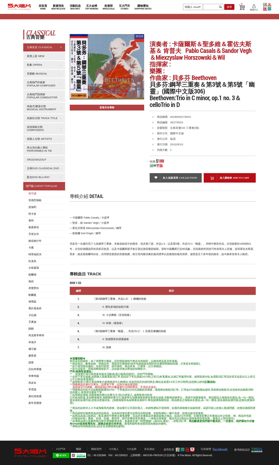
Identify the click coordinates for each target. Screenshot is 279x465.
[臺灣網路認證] (256, 450)
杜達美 (32, 261)
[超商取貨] (184, 450)
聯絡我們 (96, 449)
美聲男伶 (33, 288)
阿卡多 (32, 213)
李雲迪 (32, 389)
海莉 (31, 281)
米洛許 (32, 342)
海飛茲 (32, 301)
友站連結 (149, 449)
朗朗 (31, 328)
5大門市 (61, 449)
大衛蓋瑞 (33, 267)
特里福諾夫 (35, 254)
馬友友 (32, 382)
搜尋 (229, 7)
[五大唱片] (31, 453)
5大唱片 (19, 7)
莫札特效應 (35, 396)
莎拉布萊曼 (35, 369)
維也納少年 (35, 240)
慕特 (31, 220)
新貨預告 (58, 7)
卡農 (31, 247)
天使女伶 (33, 234)
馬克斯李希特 (36, 335)
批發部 (109, 7)
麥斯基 (32, 355)
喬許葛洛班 (35, 308)
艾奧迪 (32, 321)
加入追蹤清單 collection (180, 177)
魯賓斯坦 (33, 227)
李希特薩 (33, 376)
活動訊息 (75, 7)
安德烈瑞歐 (35, 200)
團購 (78, 449)
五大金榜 (91, 7)
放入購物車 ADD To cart (234, 177)
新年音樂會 (35, 402)
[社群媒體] (219, 449)
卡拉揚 (32, 315)
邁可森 (32, 349)
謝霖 (31, 362)
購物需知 (143, 7)
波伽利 (32, 207)
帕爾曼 (32, 294)
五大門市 (124, 7)
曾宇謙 (32, 193)
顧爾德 (32, 274)
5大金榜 (131, 449)
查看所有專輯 (107, 107)
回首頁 (43, 7)
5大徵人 (114, 449)
